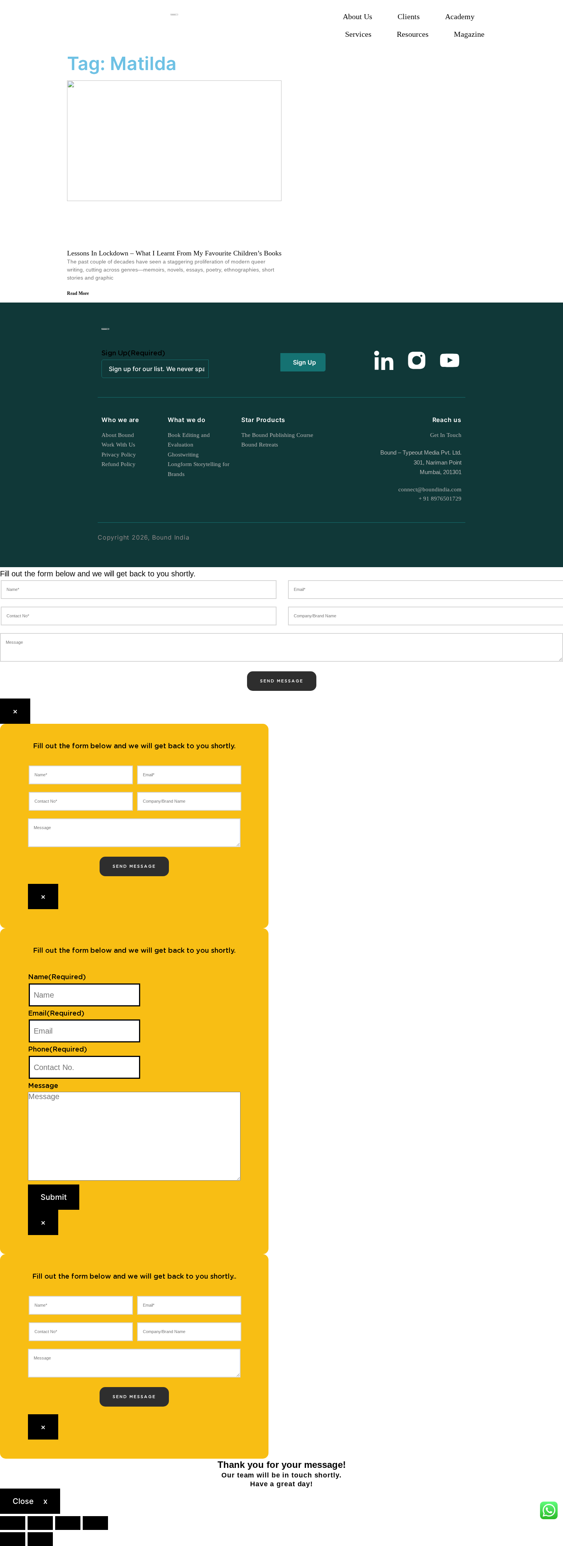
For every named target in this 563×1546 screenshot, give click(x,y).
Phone (57, 1049)
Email (56, 1013)
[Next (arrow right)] (40, 1539)
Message (43, 1086)
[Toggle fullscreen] (40, 1523)
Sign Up (133, 353)
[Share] (67, 1523)
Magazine (469, 34)
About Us (357, 16)
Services (358, 34)
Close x (30, 1501)
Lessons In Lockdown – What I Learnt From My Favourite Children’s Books (174, 253)
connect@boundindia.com (430, 489)
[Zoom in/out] (12, 1523)
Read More (78, 293)
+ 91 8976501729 (440, 499)
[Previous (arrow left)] (12, 1539)
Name (57, 977)
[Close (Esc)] (95, 1523)
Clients (409, 16)
